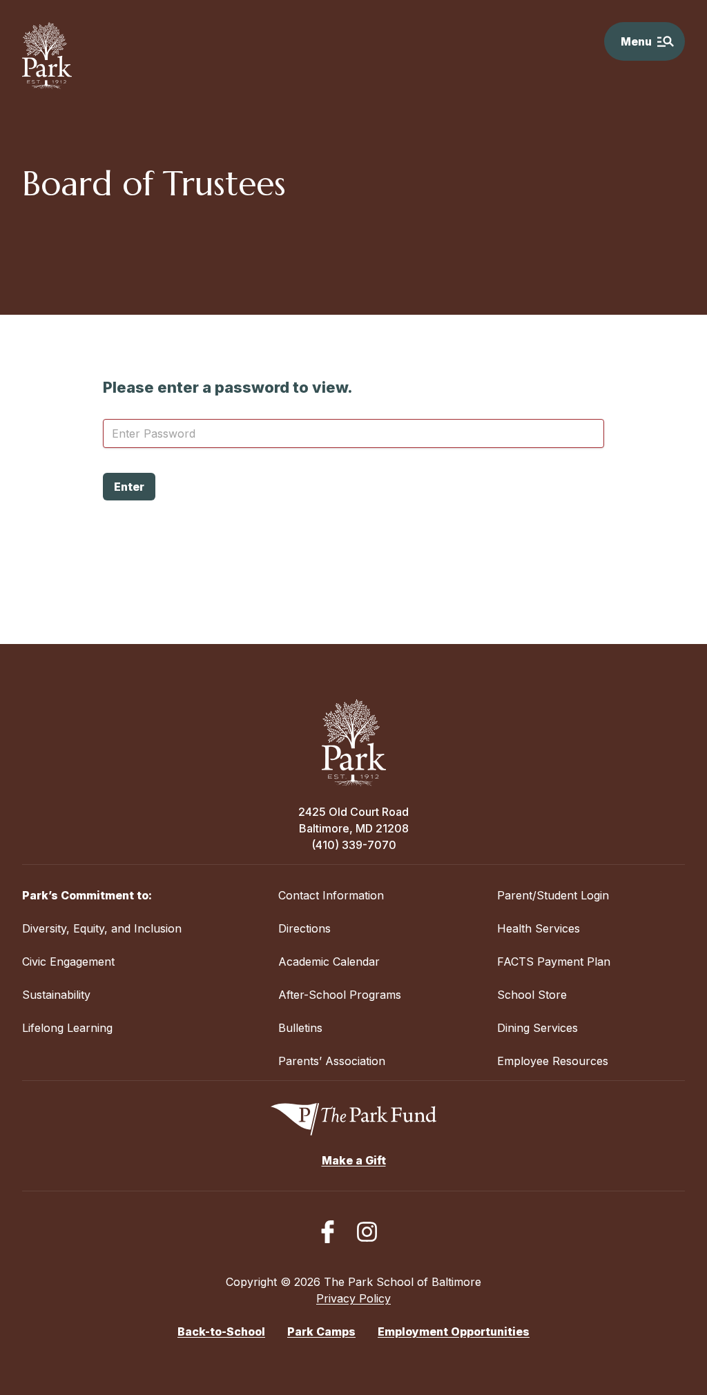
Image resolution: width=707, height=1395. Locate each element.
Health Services (538, 928)
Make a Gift (354, 1160)
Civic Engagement (68, 961)
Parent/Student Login (553, 895)
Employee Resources (552, 1061)
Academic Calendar (329, 961)
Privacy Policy (353, 1298)
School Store (532, 995)
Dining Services (537, 1028)
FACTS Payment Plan (553, 961)
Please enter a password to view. (228, 387)
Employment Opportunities (454, 1331)
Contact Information (331, 895)
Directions (304, 928)
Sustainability (56, 995)
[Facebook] (327, 1231)
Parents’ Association (331, 1061)
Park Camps (321, 1331)
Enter (129, 487)
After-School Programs (339, 995)
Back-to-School (221, 1331)
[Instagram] (367, 1231)
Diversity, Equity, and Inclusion (102, 928)
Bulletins (300, 1028)
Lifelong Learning (67, 1028)
